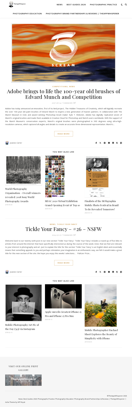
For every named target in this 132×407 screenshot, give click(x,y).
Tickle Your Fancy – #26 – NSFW (64, 228)
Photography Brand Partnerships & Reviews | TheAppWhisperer (82, 13)
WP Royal (21, 402)
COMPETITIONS (60, 86)
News (60, 4)
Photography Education (27, 13)
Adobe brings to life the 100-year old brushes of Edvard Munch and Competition (63, 94)
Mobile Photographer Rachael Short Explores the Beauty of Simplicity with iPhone (101, 334)
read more (64, 134)
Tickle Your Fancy (67, 224)
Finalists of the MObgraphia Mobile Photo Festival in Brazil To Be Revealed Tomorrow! (102, 205)
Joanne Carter (16, 143)
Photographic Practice (103, 4)
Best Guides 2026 (76, 4)
